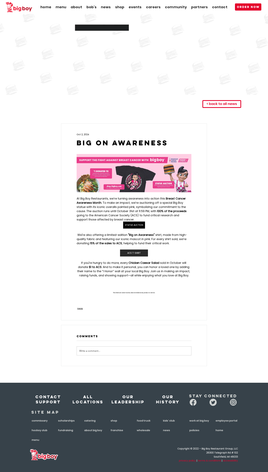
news (80, 114)
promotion (136, 114)
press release (105, 114)
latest (62, 114)
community (164, 114)
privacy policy (187, 460)
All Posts (39, 114)
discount (190, 114)
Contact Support (48, 399)
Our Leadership (128, 399)
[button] (135, 7)
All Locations (88, 399)
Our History (168, 399)
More (210, 114)
